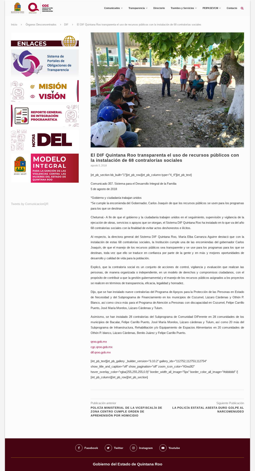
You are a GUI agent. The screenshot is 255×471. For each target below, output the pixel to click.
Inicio (14, 24)
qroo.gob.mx (99, 341)
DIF (66, 24)
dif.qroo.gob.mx (101, 352)
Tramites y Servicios (182, 8)
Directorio (159, 8)
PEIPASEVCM (210, 8)
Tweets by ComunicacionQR (29, 204)
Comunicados (112, 8)
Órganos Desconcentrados (41, 24)
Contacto (232, 8)
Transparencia (136, 8)
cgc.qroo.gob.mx (102, 347)
